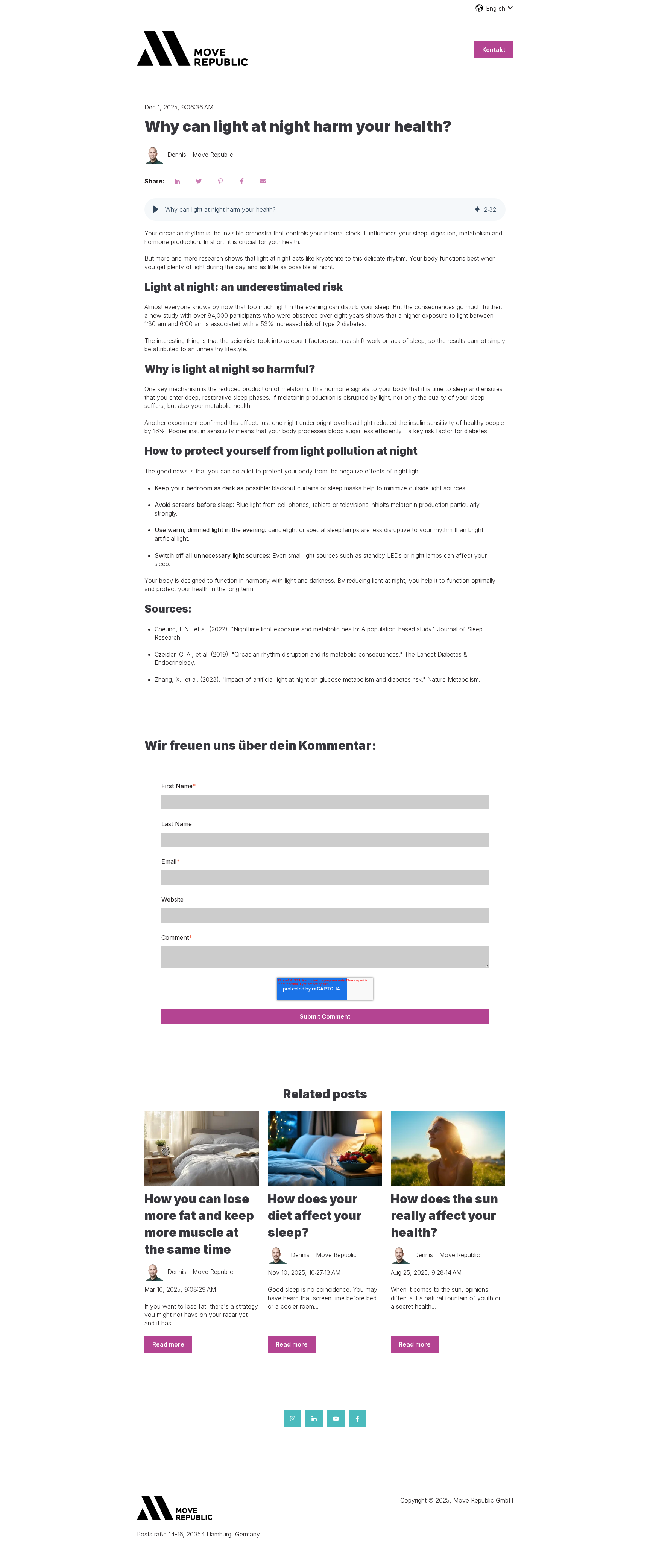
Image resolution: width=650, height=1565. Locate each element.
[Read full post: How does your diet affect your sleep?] (325, 1148)
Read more (168, 1344)
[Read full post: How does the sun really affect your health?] (448, 1148)
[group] (325, 209)
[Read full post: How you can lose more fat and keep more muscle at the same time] (201, 1148)
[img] (477, 209)
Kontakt (493, 49)
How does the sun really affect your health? (444, 1216)
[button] (155, 209)
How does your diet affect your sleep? (315, 1216)
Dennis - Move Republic (200, 154)
